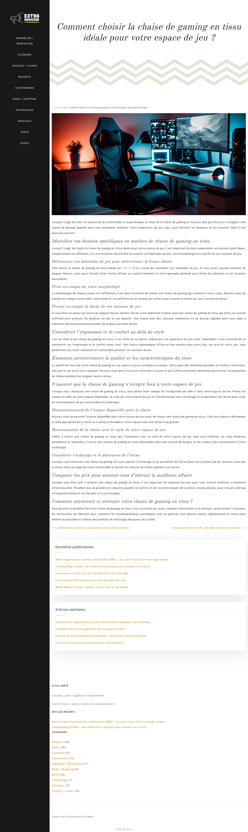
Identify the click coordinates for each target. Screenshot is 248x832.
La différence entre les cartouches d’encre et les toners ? (93, 527)
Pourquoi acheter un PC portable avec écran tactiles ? (207, 527)
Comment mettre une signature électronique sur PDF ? (91, 629)
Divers (24, 143)
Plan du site (124, 829)
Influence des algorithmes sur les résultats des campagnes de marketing (102, 622)
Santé (25, 132)
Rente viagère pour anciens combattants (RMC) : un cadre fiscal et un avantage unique (111, 559)
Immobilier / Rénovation (24, 40)
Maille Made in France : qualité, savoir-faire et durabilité (91, 587)
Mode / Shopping (25, 98)
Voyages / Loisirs (24, 65)
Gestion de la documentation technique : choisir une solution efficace (101, 636)
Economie (25, 54)
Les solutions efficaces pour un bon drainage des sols (90, 580)
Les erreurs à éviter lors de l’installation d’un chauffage (92, 573)
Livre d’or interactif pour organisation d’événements (89, 642)
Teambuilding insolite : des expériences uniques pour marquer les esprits (103, 566)
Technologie (25, 110)
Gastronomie (24, 87)
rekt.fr (127, 268)
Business (25, 76)
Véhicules (25, 121)
